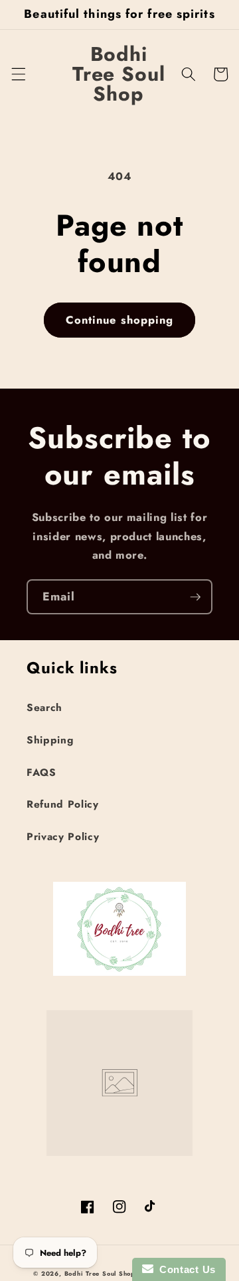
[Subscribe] (195, 597)
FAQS (41, 772)
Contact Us (184, 1269)
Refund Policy (63, 804)
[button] (18, 74)
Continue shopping (120, 320)
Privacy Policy (63, 837)
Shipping (50, 740)
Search (44, 707)
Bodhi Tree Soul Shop (99, 1273)
